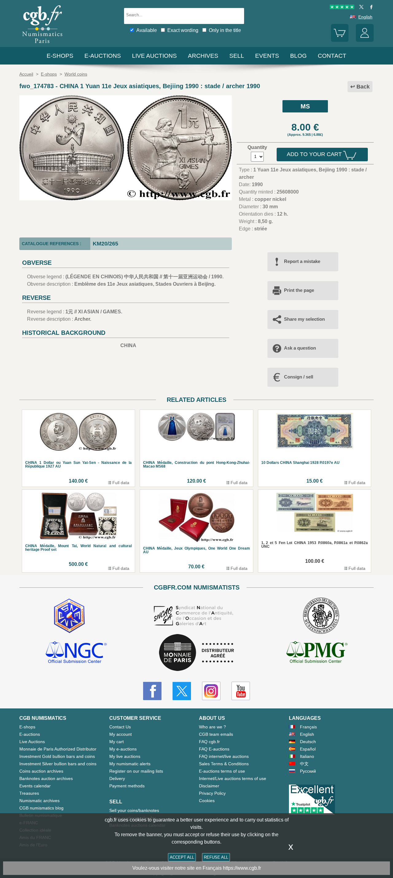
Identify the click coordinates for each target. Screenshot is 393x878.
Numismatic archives (39, 800)
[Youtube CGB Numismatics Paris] (241, 691)
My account (120, 734)
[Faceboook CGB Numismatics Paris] (152, 691)
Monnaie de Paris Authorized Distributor (57, 749)
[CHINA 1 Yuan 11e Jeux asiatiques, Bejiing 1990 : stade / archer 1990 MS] (125, 198)
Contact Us (120, 726)
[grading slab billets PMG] (317, 653)
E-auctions (102, 56)
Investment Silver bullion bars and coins (57, 763)
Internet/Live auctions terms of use (232, 778)
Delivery (117, 778)
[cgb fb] (370, 7)
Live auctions (154, 56)
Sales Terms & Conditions (224, 763)
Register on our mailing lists (136, 771)
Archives (203, 56)
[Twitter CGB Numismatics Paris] (182, 691)
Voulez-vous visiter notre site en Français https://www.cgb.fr (196, 868)
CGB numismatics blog (41, 807)
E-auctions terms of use (222, 771)
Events (267, 56)
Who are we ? (212, 726)
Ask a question (300, 348)
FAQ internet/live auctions (224, 756)
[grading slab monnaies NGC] (76, 653)
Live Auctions (32, 741)
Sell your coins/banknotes (134, 810)
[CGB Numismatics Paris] (42, 44)
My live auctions (124, 756)
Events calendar (35, 785)
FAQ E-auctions (214, 749)
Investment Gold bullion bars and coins (57, 756)
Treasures (29, 793)
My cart (116, 741)
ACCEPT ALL (182, 857)
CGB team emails (216, 734)
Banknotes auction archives (46, 778)
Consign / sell (298, 376)
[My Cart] (340, 40)
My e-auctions (123, 749)
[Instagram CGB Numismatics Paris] (211, 691)
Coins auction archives (41, 771)
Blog (298, 56)
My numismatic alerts (129, 763)
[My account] (365, 40)
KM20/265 (105, 244)
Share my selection (304, 319)
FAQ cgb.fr (209, 741)
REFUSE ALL (216, 857)
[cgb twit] (360, 7)
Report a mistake (302, 261)
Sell (236, 56)
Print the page (299, 290)
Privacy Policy (212, 793)
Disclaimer (209, 785)
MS (305, 106)
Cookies (207, 800)
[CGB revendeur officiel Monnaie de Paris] (196, 653)
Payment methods (127, 785)
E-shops (60, 56)
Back (363, 87)
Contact (332, 56)
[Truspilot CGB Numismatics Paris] (342, 7)
